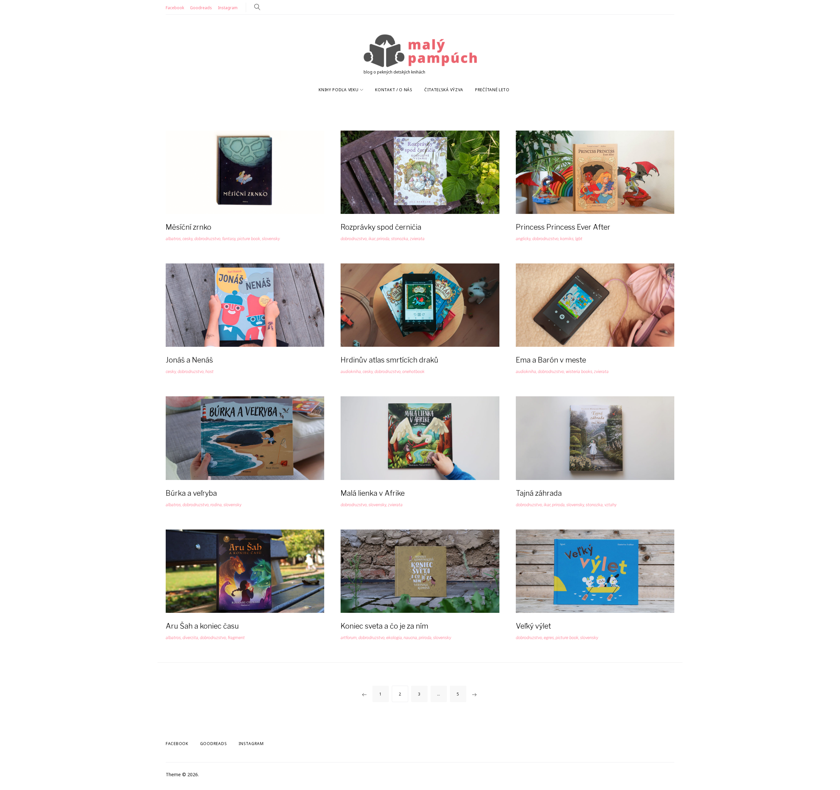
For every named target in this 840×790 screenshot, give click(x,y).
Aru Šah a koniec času (202, 626)
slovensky (271, 238)
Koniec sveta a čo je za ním (384, 626)
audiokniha (351, 371)
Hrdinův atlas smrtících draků (389, 360)
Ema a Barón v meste (551, 360)
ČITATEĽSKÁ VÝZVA (443, 90)
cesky (187, 238)
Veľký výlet (533, 626)
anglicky (523, 238)
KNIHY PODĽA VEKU (338, 90)
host (209, 371)
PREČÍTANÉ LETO (492, 90)
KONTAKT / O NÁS (393, 90)
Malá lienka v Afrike (373, 493)
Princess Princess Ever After (563, 227)
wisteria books (579, 371)
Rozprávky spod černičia (381, 227)
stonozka (399, 238)
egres (549, 637)
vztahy (610, 504)
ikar (371, 238)
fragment (236, 637)
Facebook (175, 7)
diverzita (190, 637)
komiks (567, 238)
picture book (248, 238)
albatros (173, 238)
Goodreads (201, 7)
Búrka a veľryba (191, 493)
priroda (383, 238)
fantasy (229, 238)
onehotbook (413, 371)
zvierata (417, 238)
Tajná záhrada (539, 493)
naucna (410, 637)
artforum (349, 637)
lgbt (578, 238)
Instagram (228, 7)
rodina (216, 504)
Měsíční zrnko (188, 227)
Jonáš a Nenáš (189, 360)
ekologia (394, 637)
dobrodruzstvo (207, 238)
